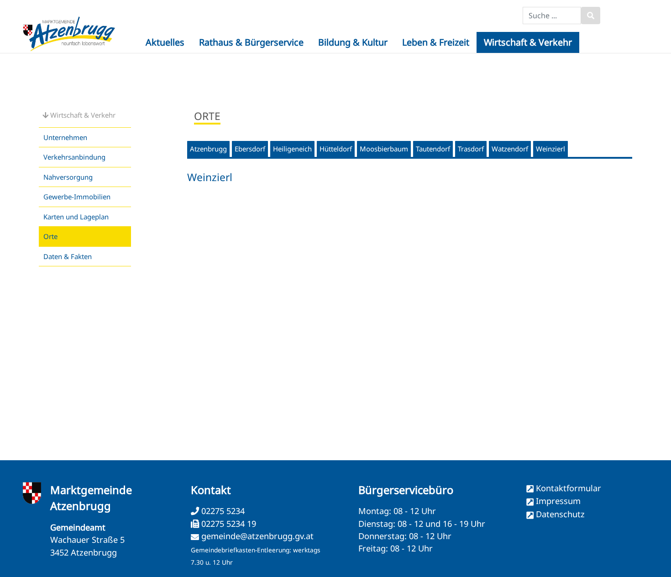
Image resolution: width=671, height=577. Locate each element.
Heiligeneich (292, 148)
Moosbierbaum (384, 148)
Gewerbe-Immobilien (76, 196)
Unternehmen (65, 137)
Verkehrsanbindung (74, 156)
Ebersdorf (250, 148)
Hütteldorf (336, 148)
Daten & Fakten (67, 256)
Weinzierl (550, 148)
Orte (50, 236)
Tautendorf (433, 148)
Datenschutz (560, 514)
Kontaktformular (568, 488)
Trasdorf (471, 148)
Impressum (558, 500)
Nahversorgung (68, 177)
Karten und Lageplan (76, 216)
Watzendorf (510, 148)
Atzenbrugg (208, 148)
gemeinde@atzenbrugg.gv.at (257, 535)
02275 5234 (222, 510)
